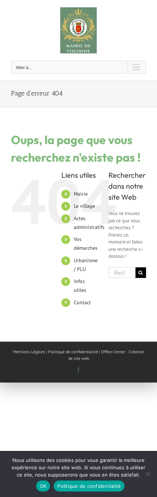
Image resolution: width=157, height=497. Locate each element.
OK (43, 486)
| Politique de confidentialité (72, 351)
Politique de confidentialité (89, 486)
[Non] (148, 474)
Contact (82, 302)
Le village (84, 206)
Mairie (81, 194)
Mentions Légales (29, 351)
